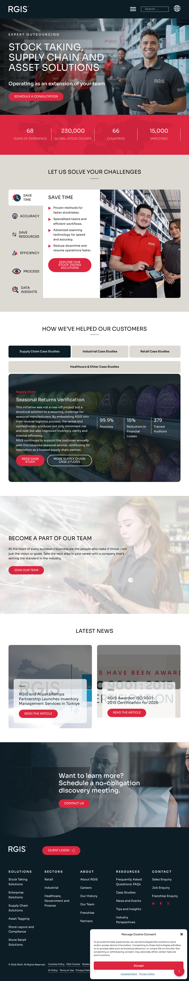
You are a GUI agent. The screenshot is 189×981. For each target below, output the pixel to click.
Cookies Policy (129, 974)
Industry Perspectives (125, 920)
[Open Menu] (133, 9)
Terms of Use (67, 970)
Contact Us (74, 803)
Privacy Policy (147, 974)
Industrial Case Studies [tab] (100, 351)
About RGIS (89, 879)
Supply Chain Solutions (18, 908)
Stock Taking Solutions (18, 882)
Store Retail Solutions (17, 942)
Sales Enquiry (162, 879)
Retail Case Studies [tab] (154, 351)
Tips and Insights (128, 909)
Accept (139, 965)
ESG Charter (73, 964)
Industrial (51, 888)
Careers (86, 888)
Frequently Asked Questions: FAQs (129, 882)
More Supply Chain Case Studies (69, 460)
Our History (88, 896)
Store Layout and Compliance (21, 929)
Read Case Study (30, 460)
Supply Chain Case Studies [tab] (40, 351)
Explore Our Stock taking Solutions (69, 265)
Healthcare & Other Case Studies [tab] (94, 367)
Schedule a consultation (36, 96)
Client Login (58, 850)
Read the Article (38, 714)
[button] (181, 934)
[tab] (25, 198)
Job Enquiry (161, 888)
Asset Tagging (19, 919)
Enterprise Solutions (16, 895)
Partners (86, 921)
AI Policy (53, 970)
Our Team (87, 904)
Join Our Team (26, 570)
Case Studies (125, 892)
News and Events (128, 901)
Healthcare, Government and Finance (56, 900)
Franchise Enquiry (165, 896)
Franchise (87, 913)
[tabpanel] (112, 244)
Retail (48, 879)
